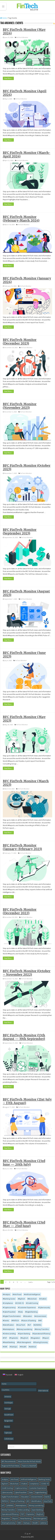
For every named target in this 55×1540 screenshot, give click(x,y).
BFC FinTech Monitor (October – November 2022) (26, 973)
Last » (31, 1282)
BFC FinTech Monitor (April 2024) (24, 93)
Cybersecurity (44, 1307)
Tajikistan (8, 1433)
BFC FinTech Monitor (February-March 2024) (21, 218)
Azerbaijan (8, 1402)
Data (21, 1312)
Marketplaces (9, 1329)
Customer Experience (27, 1307)
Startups (14, 1346)
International (43, 1390)
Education (28, 1316)
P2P (5, 1338)
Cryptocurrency (9, 1307)
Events (6, 1320)
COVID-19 (20, 1303)
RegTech (24, 1338)
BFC (32, 1537)
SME (5, 1346)
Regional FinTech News (10, 1466)
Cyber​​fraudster (10, 1312)
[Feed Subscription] (54, 23)
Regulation (36, 1338)
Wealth (23, 1346)
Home (4, 18)
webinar (33, 1346)
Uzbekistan (8, 1439)
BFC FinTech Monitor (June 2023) (24, 654)
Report (46, 1338)
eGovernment (40, 1316)
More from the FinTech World (29, 1461)
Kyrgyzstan (8, 1420)
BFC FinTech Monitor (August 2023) (26, 593)
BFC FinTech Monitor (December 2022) (19, 911)
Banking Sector (9, 1299)
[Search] (45, 1447)
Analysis (7, 1294)
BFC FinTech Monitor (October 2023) (26, 467)
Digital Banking (31, 1312)
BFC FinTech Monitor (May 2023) (24, 718)
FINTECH (16, 1320)
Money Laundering (25, 1329)
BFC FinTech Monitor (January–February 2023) (22, 847)
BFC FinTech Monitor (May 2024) (24, 31)
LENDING (38, 1325)
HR (40, 1320)
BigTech (22, 1299)
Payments (14, 1338)
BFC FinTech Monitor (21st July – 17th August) (27, 1101)
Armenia (7, 1396)
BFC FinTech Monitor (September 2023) (19, 531)
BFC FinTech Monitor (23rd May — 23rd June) (24, 1224)
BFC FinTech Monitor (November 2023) (19, 406)
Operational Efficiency (42, 1333)
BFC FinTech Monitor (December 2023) (19, 341)
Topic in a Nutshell (29, 1466)
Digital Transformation (12, 1316)
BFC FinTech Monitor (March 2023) (26, 783)
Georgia (7, 1408)
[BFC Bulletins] (27, 6)
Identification (9, 1325)
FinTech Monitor (22, 37)
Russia (7, 1427)
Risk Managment (24, 1342)
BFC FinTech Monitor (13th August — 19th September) (24, 1037)
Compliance (8, 1303)
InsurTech (21, 1325)
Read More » (8, 78)
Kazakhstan (8, 1414)
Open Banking (24, 1333)
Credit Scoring (32, 1303)
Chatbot (43, 1299)
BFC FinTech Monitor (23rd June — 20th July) (24, 1162)
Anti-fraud (17, 1294)
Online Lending (9, 1333)
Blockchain (33, 1299)
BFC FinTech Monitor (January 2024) (27, 280)
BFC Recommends (9, 1461)
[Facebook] (25, 1533)
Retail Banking (9, 1342)
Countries (5, 1390)
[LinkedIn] (27, 1533)
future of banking (29, 1320)
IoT (30, 1325)
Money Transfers (42, 1329)
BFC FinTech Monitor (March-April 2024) (26, 154)
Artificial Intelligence (32, 1294)
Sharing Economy (41, 1342)
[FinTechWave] (30, 1533)
